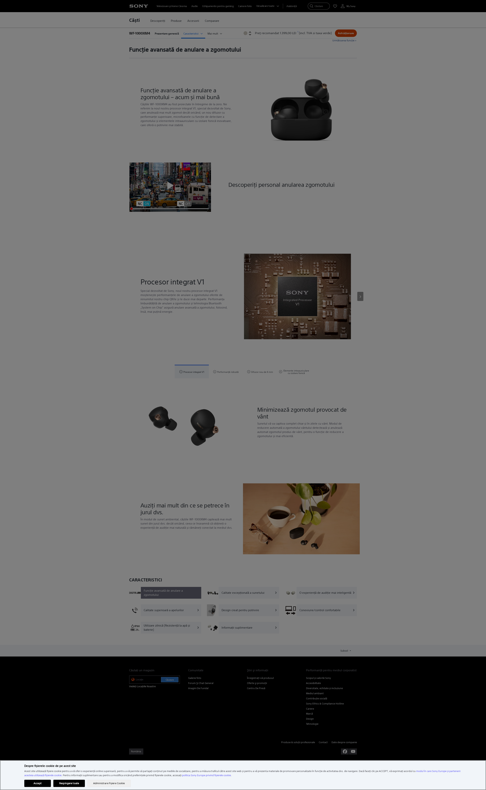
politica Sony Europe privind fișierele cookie (206, 775)
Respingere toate (69, 783)
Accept (38, 783)
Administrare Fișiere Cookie (109, 783)
